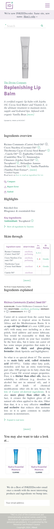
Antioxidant (10, 221)
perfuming (29, 254)
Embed (10, 191)
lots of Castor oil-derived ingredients (24, 391)
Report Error (13, 186)
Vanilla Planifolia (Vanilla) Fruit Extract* (26, 167)
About (34, 527)
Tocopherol (10, 163)
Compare (11, 181)
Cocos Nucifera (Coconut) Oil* (20, 147)
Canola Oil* (11, 153)
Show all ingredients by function (20, 226)
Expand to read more (15, 419)
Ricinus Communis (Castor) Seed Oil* (24, 144)
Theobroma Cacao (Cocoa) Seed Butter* (25, 150)
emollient (28, 251)
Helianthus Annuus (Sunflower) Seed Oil (22, 164)
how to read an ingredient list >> (29, 175)
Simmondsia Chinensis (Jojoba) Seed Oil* (22, 158)
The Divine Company (15, 82)
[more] (30, 114)
